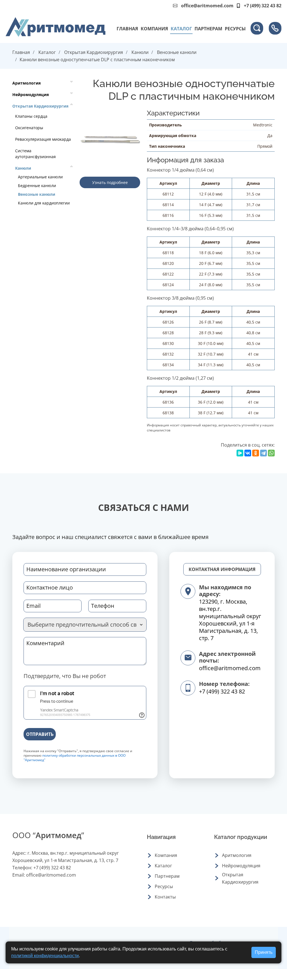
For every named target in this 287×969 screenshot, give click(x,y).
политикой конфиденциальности (45, 955)
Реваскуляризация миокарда (43, 139)
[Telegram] (263, 453)
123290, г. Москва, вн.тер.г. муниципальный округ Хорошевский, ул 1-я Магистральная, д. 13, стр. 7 (230, 620)
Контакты (165, 897)
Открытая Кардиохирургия (93, 52)
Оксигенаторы (29, 127)
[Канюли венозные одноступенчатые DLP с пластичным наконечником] (110, 139)
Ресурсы (235, 29)
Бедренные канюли (37, 185)
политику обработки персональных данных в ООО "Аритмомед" (75, 757)
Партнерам (208, 29)
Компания (154, 29)
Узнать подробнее (110, 182)
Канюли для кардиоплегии (44, 203)
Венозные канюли (176, 52)
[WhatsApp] (271, 453)
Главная (127, 29)
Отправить (40, 734)
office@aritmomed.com (207, 6)
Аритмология (26, 83)
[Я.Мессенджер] (240, 453)
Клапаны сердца (31, 116)
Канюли (140, 52)
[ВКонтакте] (247, 453)
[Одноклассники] (255, 453)
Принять (263, 952)
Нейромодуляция (30, 94)
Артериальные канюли (40, 176)
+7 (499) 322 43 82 (222, 691)
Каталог (181, 29)
